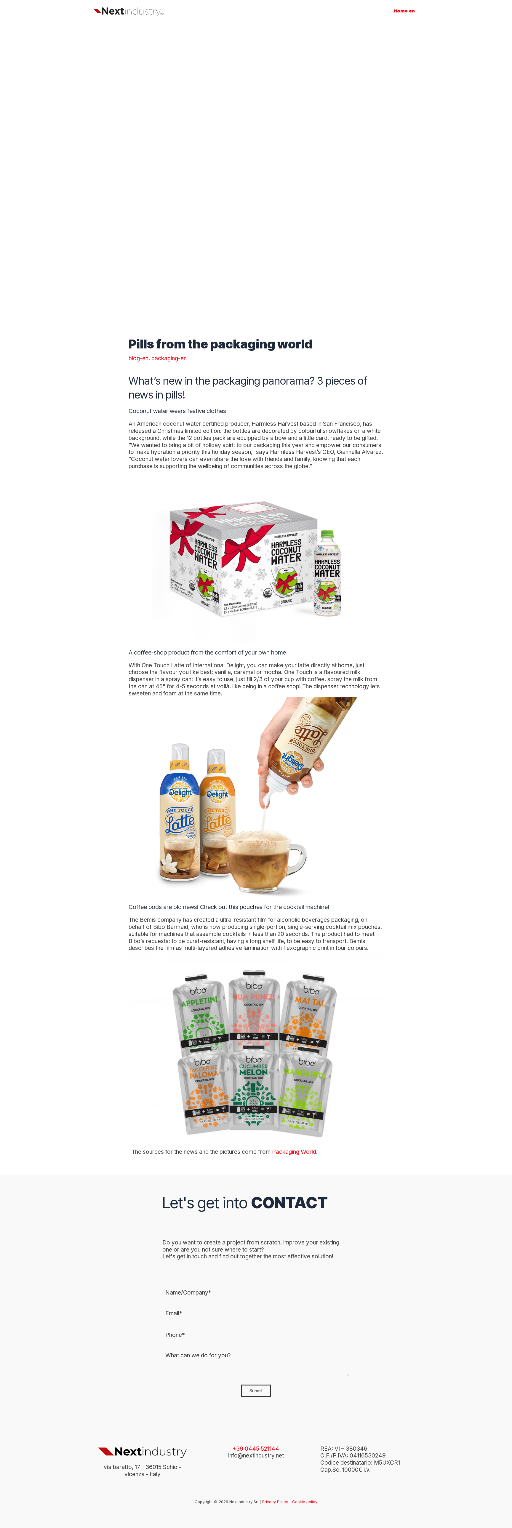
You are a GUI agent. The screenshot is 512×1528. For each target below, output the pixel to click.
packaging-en (169, 358)
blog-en (138, 358)
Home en (404, 11)
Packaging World (294, 1151)
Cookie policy (304, 1501)
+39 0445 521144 (256, 1448)
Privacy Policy (275, 1501)
